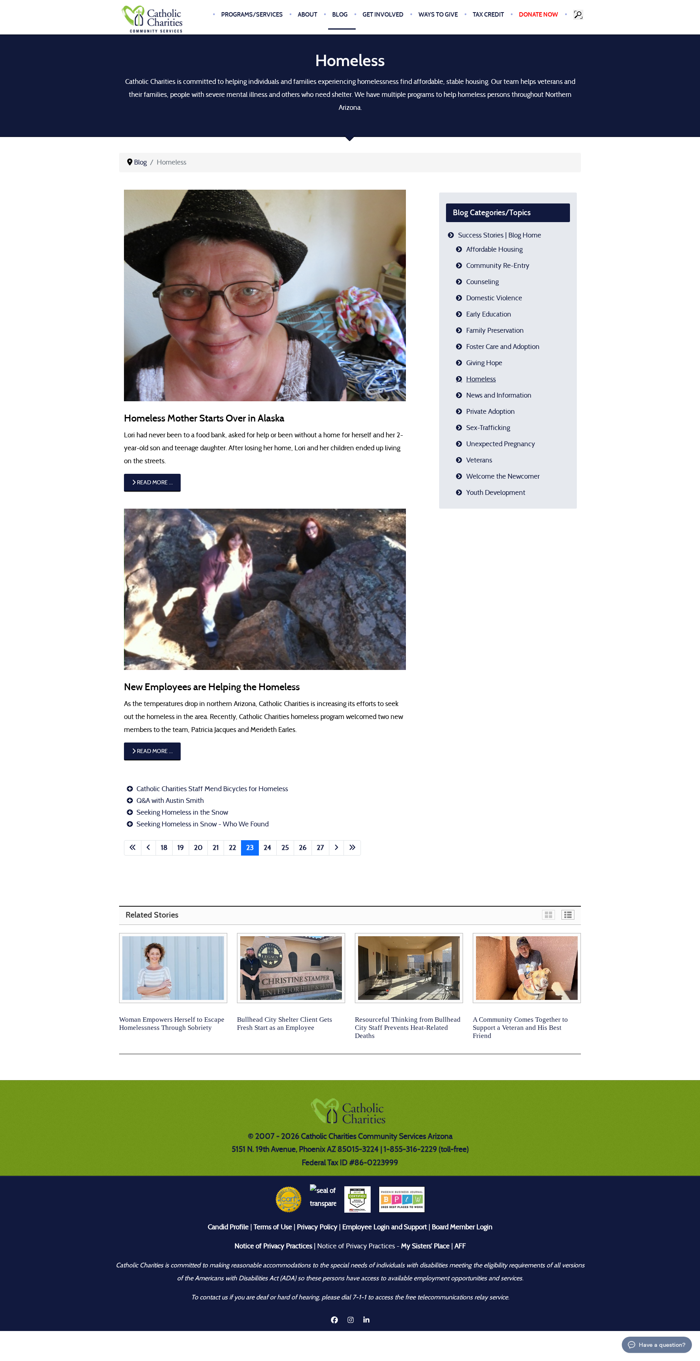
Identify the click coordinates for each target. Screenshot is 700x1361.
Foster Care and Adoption (503, 346)
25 (285, 847)
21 (216, 847)
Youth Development (495, 492)
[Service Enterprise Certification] (357, 1199)
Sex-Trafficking (488, 428)
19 (180, 847)
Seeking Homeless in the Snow (181, 812)
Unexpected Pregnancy (500, 444)
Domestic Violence (494, 298)
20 (198, 847)
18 (164, 847)
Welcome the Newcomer (503, 476)
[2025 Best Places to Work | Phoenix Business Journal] (402, 1199)
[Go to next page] (336, 848)
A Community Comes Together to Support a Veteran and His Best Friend (520, 1028)
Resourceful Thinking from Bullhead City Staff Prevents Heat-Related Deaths (408, 1028)
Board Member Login (462, 1227)
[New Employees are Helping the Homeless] (265, 588)
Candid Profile (228, 1227)
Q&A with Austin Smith (169, 800)
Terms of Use (273, 1227)
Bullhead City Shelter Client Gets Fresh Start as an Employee (284, 1023)
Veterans (479, 460)
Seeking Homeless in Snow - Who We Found (202, 824)
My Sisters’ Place (424, 1246)
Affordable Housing (494, 249)
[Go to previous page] (148, 848)
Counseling (482, 282)
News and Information (498, 395)
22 (232, 847)
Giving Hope (484, 363)
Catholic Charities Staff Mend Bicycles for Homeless (211, 789)
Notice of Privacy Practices (273, 1246)
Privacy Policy (317, 1227)
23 (250, 847)
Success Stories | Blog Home (499, 235)
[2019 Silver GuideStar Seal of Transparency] (323, 1199)
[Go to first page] (132, 848)
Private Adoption (490, 411)
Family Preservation (495, 330)
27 (320, 847)
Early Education (488, 314)
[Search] (579, 14)
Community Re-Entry (497, 265)
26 (303, 847)
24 (267, 847)
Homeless (481, 379)
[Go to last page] (352, 848)
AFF (460, 1246)
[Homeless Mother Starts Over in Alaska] (265, 295)
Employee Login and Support (384, 1227)
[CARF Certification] (288, 1199)
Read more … (154, 482)
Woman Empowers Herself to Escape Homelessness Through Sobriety (171, 1023)
